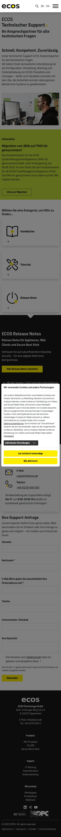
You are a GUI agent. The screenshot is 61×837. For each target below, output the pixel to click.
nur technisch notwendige (30, 453)
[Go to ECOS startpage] (11, 6)
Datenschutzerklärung (14, 423)
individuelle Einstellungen (17, 442)
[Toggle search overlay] (37, 6)
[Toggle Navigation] (55, 6)
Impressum (9, 436)
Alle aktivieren (30, 461)
